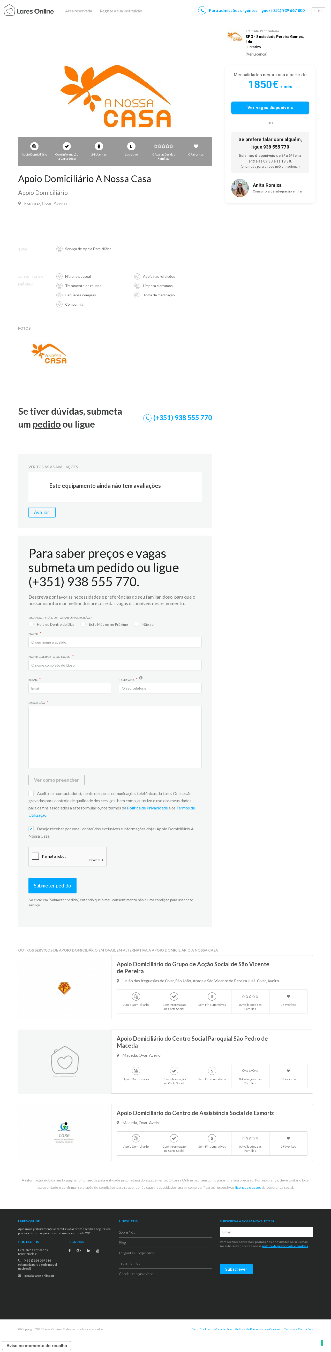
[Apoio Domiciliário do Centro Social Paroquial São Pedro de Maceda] (64, 1062)
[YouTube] (97, 1251)
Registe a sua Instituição (121, 10)
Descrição (37, 703)
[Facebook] (70, 1251)
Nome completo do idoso (49, 657)
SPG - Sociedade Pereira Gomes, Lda (275, 39)
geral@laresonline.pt (39, 1276)
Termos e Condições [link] (298, 1329)
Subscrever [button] (236, 1268)
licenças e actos (248, 1187)
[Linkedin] (88, 1251)
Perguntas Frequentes (136, 1253)
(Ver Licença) (257, 54)
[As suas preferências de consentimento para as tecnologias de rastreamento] (322, 1343)
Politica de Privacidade (148, 807)
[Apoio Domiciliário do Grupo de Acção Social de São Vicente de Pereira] (64, 987)
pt (320, 11)
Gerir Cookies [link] (201, 1329)
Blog (122, 1242)
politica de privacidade (278, 1246)
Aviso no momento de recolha (36, 1345)
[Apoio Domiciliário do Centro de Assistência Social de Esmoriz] (64, 1132)
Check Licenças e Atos (136, 1273)
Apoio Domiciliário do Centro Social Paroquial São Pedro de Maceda (192, 1042)
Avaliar (42, 512)
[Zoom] (74, 338)
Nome (33, 634)
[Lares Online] (38, 10)
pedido (47, 424)
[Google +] (79, 1251)
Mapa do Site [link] (223, 1329)
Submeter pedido (52, 886)
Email (33, 680)
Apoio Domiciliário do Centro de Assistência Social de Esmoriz (195, 1112)
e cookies (301, 1246)
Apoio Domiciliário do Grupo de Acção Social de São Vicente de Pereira (193, 968)
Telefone (126, 680)
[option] (115, 97)
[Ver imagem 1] (115, 97)
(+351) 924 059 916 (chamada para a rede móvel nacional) (37, 1264)
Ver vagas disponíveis (270, 107)
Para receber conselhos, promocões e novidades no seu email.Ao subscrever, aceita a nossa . (264, 1244)
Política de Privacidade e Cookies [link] (258, 1329)
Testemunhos (129, 1263)
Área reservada (78, 10)
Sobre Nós (127, 1232)
